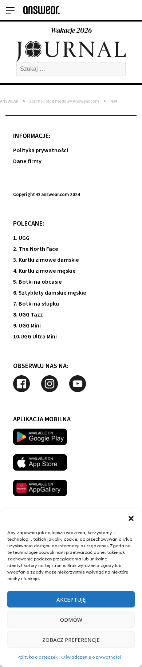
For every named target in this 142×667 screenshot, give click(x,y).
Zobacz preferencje (71, 639)
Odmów (71, 619)
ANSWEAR (9, 101)
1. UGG (21, 238)
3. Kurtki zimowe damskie (46, 260)
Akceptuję (71, 599)
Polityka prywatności (40, 150)
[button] (131, 518)
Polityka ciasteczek (37, 657)
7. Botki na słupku (36, 304)
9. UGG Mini (27, 326)
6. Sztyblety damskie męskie (49, 293)
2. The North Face (35, 249)
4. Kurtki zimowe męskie (44, 271)
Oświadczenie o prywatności (91, 657)
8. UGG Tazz (28, 315)
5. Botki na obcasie (37, 282)
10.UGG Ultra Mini (35, 337)
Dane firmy (27, 161)
